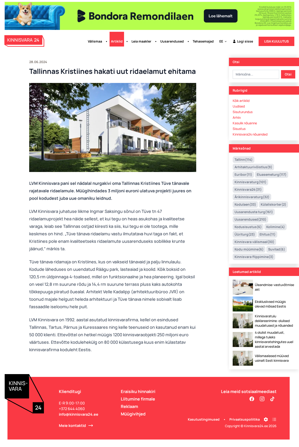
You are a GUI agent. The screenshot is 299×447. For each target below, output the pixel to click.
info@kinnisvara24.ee (78, 414)
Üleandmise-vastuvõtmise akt (274, 287)
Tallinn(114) (244, 159)
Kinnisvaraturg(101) (250, 182)
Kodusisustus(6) (248, 227)
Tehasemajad (203, 41)
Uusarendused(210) (250, 219)
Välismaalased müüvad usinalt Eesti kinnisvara (272, 358)
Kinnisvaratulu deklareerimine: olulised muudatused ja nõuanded (274, 321)
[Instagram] (262, 399)
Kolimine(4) (275, 227)
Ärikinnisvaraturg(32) (252, 197)
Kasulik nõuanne (245, 123)
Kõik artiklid (241, 100)
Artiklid (117, 41)
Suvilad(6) (276, 249)
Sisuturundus (243, 112)
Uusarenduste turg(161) (254, 212)
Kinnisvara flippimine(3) (254, 256)
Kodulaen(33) (245, 204)
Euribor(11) (243, 174)
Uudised (239, 106)
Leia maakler (141, 41)
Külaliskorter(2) (273, 204)
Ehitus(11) (267, 234)
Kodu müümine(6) (249, 249)
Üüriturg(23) (245, 234)
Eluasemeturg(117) (271, 174)
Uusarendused (172, 41)
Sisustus (239, 128)
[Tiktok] (272, 399)
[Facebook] (252, 399)
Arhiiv (237, 117)
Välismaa (95, 41)
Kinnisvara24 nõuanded (250, 134)
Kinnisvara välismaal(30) (254, 242)
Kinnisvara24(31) (248, 189)
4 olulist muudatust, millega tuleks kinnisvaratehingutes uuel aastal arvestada (274, 339)
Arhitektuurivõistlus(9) (253, 167)
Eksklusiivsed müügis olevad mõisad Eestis (270, 303)
